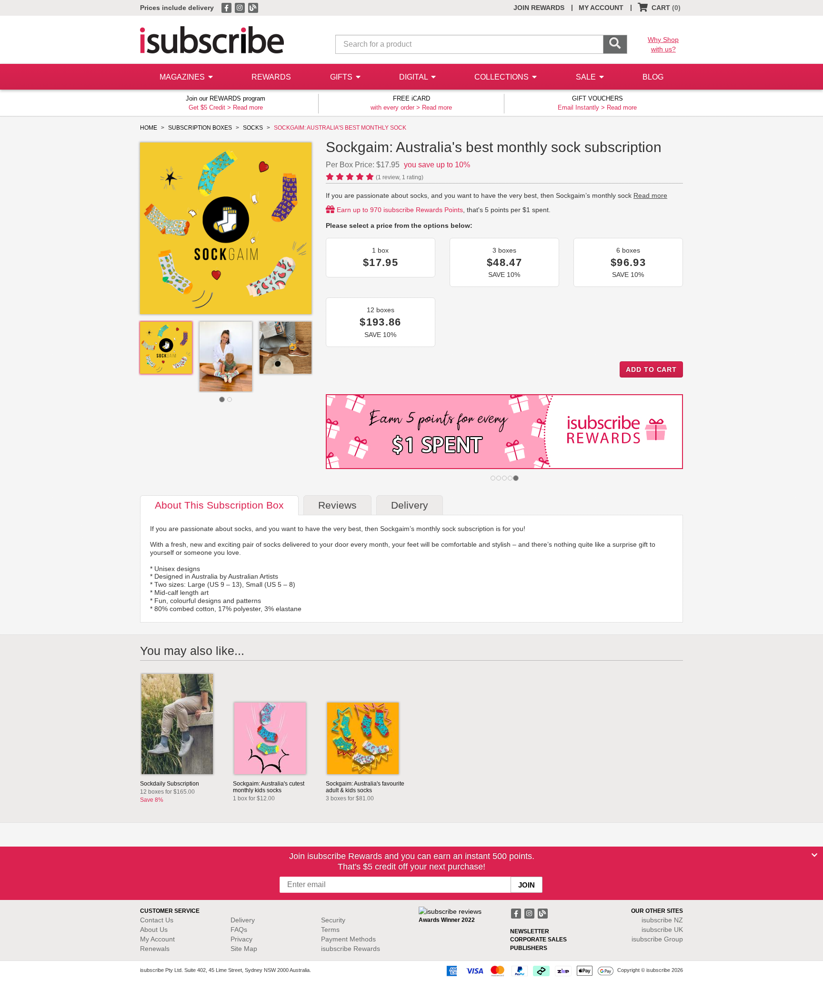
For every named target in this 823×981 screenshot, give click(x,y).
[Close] (814, 855)
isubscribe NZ (662, 920)
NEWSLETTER (529, 931)
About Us (154, 929)
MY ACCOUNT (601, 7)
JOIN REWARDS (538, 7)
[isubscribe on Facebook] (227, 7)
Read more (248, 107)
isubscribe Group (657, 939)
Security (333, 920)
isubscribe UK (662, 929)
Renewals (155, 948)
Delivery (243, 920)
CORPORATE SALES (538, 939)
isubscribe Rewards (350, 948)
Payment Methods (348, 939)
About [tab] (219, 505)
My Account (157, 939)
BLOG (652, 77)
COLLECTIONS (502, 77)
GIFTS (342, 77)
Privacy (241, 939)
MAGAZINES (183, 77)
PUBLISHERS (528, 948)
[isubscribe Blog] (253, 7)
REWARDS (271, 77)
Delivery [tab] (409, 505)
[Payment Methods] (528, 970)
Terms (330, 929)
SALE (587, 77)
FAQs (239, 929)
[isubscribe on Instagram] (240, 7)
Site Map (244, 948)
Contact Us (156, 920)
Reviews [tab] (337, 505)
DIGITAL (414, 77)
